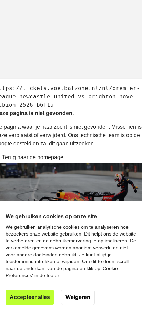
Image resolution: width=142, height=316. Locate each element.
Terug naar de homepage (32, 157)
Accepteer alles (30, 297)
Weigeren (77, 297)
